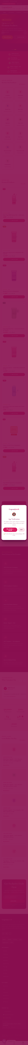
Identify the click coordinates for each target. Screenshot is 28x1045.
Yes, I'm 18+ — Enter (10, 529)
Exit (21, 529)
